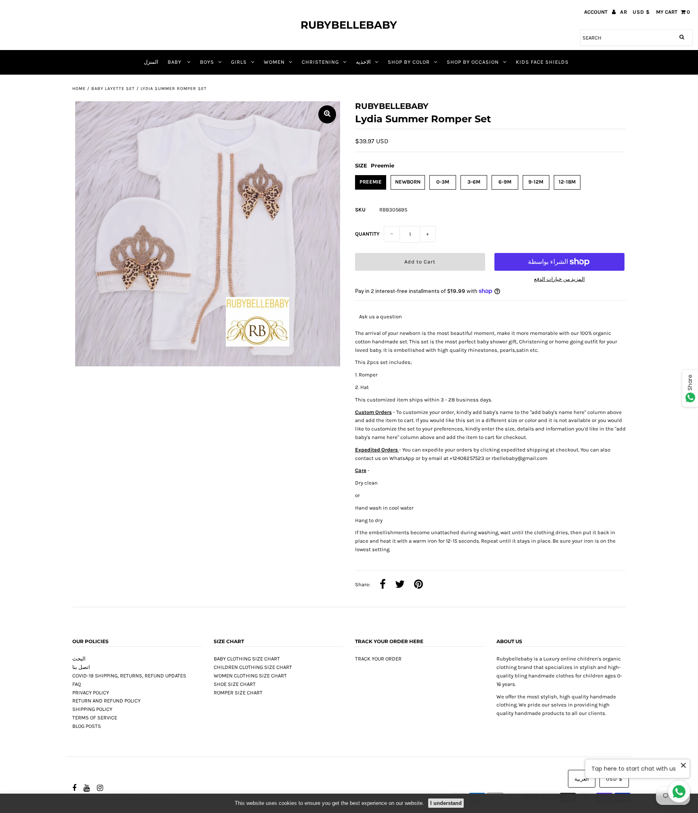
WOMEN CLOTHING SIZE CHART (250, 676)
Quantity (367, 234)
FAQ (76, 684)
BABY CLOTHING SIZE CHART (247, 659)
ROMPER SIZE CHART (238, 693)
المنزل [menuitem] (151, 62)
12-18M (567, 182)
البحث (79, 659)
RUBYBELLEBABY (349, 25)
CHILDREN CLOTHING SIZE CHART (253, 667)
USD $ (641, 12)
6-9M (504, 182)
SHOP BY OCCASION (473, 62)
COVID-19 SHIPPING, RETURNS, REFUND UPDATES (129, 676)
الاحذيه (363, 62)
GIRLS (239, 62)
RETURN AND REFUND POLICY (106, 701)
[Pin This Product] (418, 585)
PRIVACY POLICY (90, 693)
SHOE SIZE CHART (235, 684)
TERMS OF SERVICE (94, 718)
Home (79, 88)
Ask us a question (380, 316)
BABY (175, 62)
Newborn (407, 182)
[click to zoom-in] (327, 114)
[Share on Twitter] (400, 585)
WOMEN (274, 62)
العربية (581, 779)
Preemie (371, 182)
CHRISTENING (320, 62)
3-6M (473, 182)
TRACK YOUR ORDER (378, 659)
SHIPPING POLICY (92, 709)
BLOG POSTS (86, 726)
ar (623, 12)
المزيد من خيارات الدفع (559, 279)
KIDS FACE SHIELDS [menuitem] (542, 62)
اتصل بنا (81, 667)
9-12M (535, 182)
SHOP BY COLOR (409, 62)
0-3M (442, 182)
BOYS (207, 62)
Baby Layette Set (113, 88)
